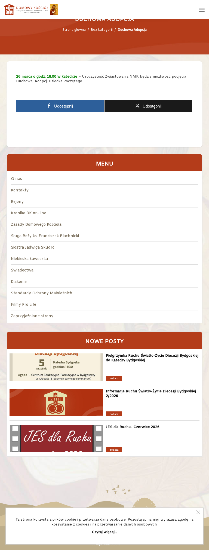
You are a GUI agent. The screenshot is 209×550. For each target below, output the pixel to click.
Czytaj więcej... (104, 532)
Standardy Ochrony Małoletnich (41, 293)
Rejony (17, 201)
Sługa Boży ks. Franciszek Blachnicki (45, 236)
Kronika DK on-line (28, 213)
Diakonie (19, 282)
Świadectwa (22, 270)
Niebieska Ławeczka (29, 259)
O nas (16, 179)
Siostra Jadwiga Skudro (32, 247)
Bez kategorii (102, 30)
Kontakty (20, 190)
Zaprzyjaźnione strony (32, 316)
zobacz (114, 378)
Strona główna (74, 30)
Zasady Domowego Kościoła (36, 224)
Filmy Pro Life (23, 304)
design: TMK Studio (106, 544)
